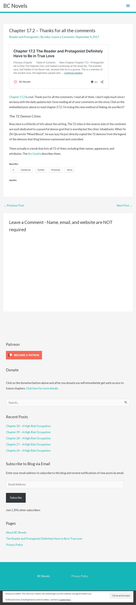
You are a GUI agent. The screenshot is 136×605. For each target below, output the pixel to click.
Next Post (124, 205)
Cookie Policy (65, 599)
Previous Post (14, 205)
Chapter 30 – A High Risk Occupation (28, 426)
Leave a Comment (63, 36)
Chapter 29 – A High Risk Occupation (28, 432)
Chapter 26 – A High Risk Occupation (28, 450)
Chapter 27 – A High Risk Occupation (28, 444)
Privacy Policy (14, 544)
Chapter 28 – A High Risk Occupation (28, 438)
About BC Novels (16, 532)
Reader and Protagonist (24, 36)
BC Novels (15, 5)
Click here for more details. (42, 388)
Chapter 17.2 (17, 97)
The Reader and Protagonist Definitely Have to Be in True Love (44, 538)
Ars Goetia (34, 153)
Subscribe (16, 497)
